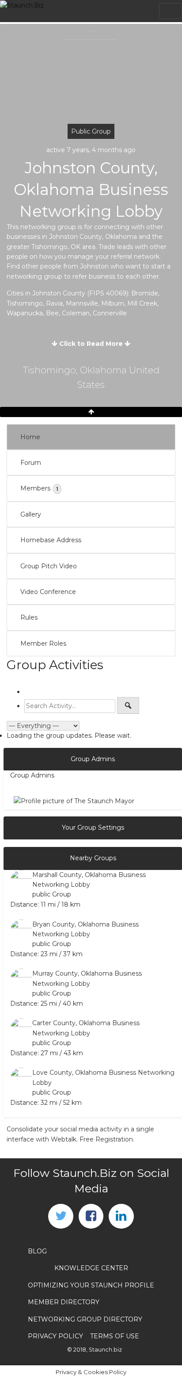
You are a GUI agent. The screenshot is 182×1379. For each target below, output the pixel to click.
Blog (37, 1251)
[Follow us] (60, 1216)
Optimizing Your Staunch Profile (91, 1285)
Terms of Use (114, 1336)
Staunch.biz (105, 1349)
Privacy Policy (55, 1336)
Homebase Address (50, 540)
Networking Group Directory (85, 1319)
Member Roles (43, 643)
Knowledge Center (91, 1268)
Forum (30, 463)
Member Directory (63, 1302)
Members (39, 488)
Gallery (30, 514)
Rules (29, 617)
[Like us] (91, 1216)
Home (30, 437)
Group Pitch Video (48, 566)
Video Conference (48, 592)
